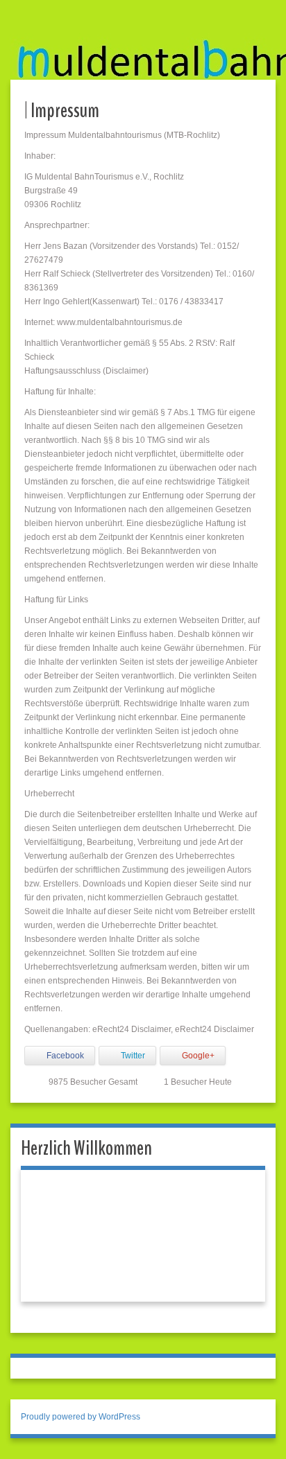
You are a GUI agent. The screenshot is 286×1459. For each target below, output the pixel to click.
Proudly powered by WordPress (80, 1417)
